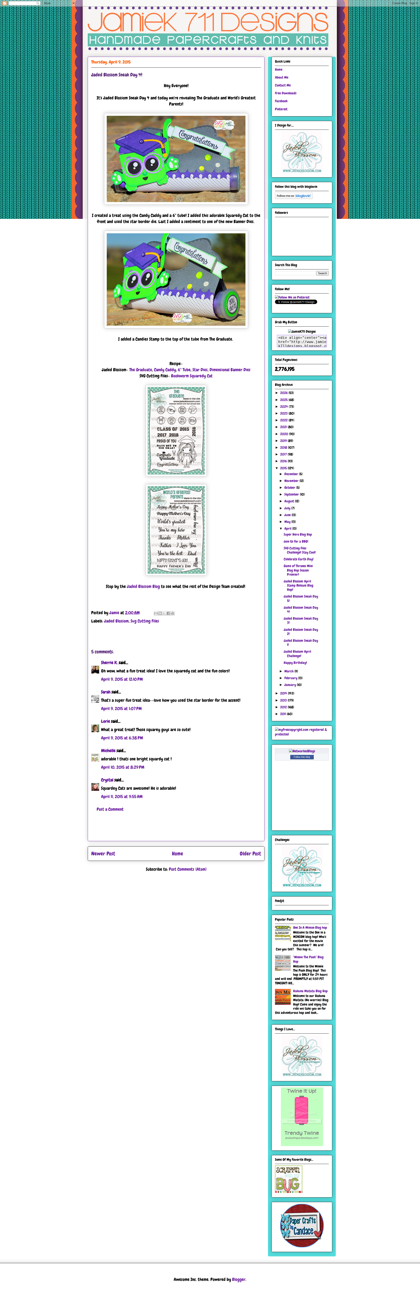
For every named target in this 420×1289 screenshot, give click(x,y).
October (290, 487)
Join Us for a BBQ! (296, 541)
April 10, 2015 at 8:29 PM (122, 767)
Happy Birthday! (295, 662)
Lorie (105, 721)
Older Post (250, 853)
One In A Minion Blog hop (310, 927)
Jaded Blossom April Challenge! (297, 653)
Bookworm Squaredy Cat (192, 376)
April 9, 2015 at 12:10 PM (122, 679)
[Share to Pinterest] (172, 613)
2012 (284, 707)
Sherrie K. (109, 662)
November (291, 480)
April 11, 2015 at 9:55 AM (122, 796)
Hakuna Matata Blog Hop (310, 991)
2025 (284, 399)
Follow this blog (302, 757)
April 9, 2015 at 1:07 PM (121, 708)
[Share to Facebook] (168, 613)
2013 (284, 700)
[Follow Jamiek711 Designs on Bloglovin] (294, 197)
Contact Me (283, 85)
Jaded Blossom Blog (143, 586)
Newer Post (103, 853)
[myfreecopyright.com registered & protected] (302, 734)
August (289, 501)
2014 (284, 693)
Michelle (108, 750)
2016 (284, 461)
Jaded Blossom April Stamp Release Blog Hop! (298, 585)
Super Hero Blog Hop (298, 534)
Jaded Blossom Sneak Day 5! (301, 598)
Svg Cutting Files (145, 621)
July (287, 508)
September (292, 494)
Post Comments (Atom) (187, 869)
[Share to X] (164, 613)
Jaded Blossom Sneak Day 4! (301, 609)
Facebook (281, 101)
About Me (281, 77)
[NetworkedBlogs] (302, 751)
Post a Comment (110, 809)
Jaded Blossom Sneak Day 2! (301, 631)
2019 (284, 440)
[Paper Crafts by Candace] (302, 1246)
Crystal (107, 780)
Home (177, 853)
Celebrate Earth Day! (298, 559)
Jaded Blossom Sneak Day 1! (301, 642)
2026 (284, 392)
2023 (284, 413)
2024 (284, 406)
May (287, 521)
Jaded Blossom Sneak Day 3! (301, 620)
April (288, 528)
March (289, 671)
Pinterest (281, 109)
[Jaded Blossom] (302, 171)
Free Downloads (285, 93)
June (288, 515)
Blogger (238, 1279)
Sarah (105, 692)
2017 (284, 454)
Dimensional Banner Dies (230, 370)
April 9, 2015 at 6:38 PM (122, 738)
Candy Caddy (165, 370)
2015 (284, 468)
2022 (284, 420)
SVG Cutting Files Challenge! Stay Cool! (300, 550)
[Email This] (156, 613)
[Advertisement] (176, 831)
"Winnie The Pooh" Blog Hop (308, 959)
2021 (284, 427)
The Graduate (140, 370)
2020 (284, 434)
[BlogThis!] (160, 613)
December (291, 474)
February (291, 678)
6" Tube (184, 370)
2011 (283, 714)
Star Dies (200, 370)
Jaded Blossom (116, 621)
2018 (284, 447)
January (290, 684)
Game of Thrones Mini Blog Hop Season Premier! (298, 570)
